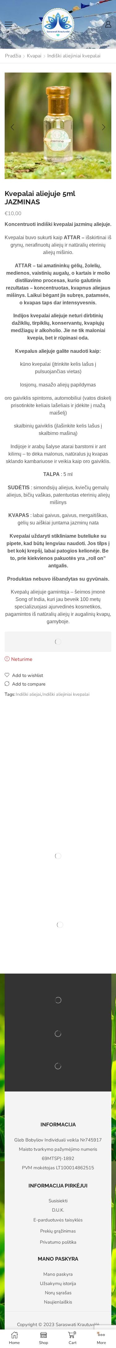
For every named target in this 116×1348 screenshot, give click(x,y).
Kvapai (34, 55)
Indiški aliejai (28, 694)
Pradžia (13, 55)
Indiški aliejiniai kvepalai (74, 55)
